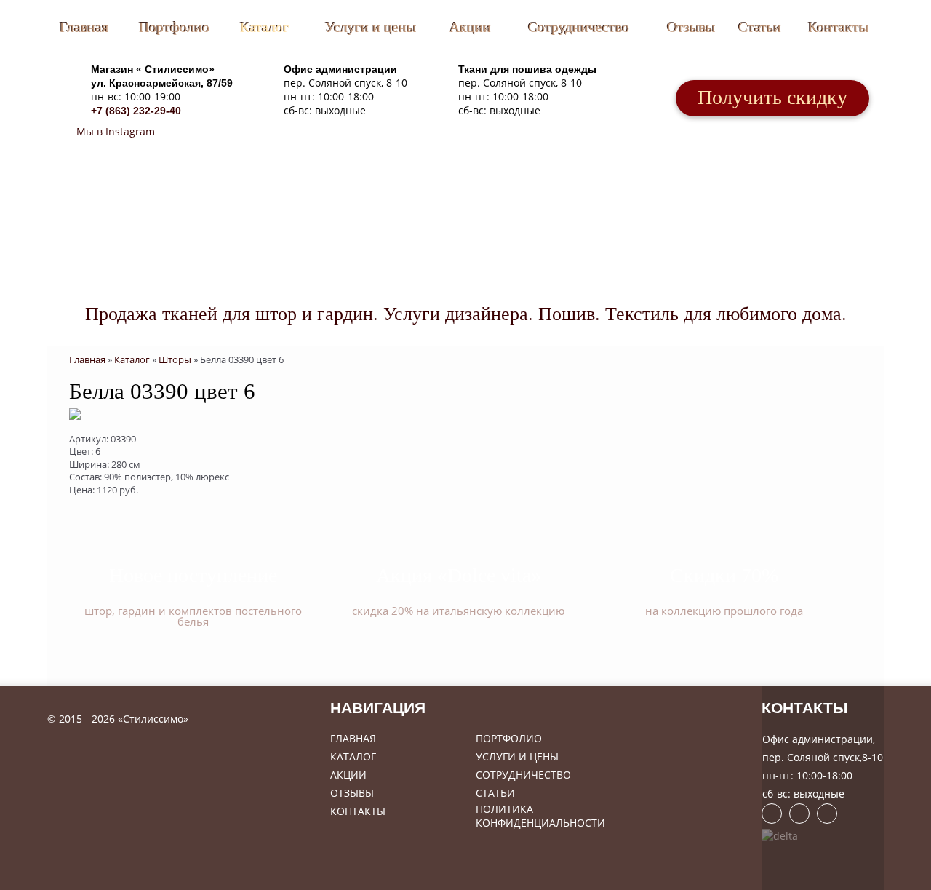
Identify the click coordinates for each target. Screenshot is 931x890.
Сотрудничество (578, 27)
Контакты (838, 27)
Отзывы (691, 27)
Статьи (759, 27)
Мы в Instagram (114, 131)
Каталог (264, 27)
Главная (84, 27)
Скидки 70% (724, 575)
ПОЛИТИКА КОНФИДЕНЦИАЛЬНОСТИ (540, 816)
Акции (470, 27)
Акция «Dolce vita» (458, 575)
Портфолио (174, 27)
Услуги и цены (370, 27)
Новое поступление (193, 575)
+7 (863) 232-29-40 (136, 110)
